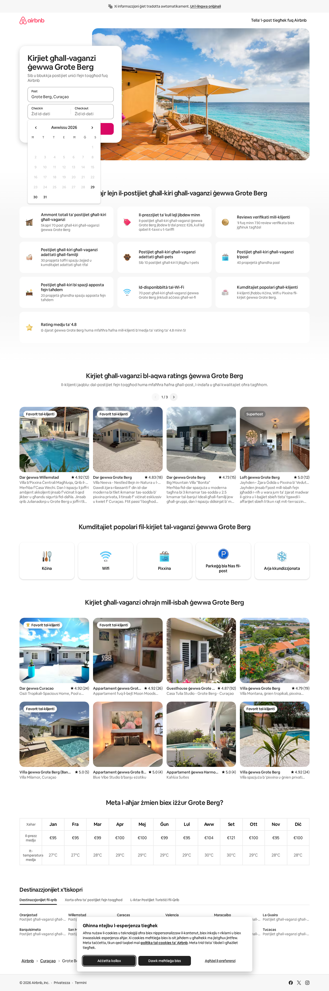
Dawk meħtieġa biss (164, 961)
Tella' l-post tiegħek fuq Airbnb (279, 20)
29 (92, 187)
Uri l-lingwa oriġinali (205, 6)
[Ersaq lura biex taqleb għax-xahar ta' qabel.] (36, 127)
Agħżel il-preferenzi (220, 961)
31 (45, 197)
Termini (80, 983)
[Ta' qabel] (156, 397)
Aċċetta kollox (109, 961)
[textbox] (49, 114)
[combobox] (70, 97)
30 (35, 197)
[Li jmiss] (174, 397)
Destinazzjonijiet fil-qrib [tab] (38, 900)
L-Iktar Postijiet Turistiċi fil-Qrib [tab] (154, 900)
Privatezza (62, 983)
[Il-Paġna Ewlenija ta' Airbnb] (31, 20)
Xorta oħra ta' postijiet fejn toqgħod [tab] (93, 900)
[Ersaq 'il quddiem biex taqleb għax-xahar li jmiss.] (92, 127)
